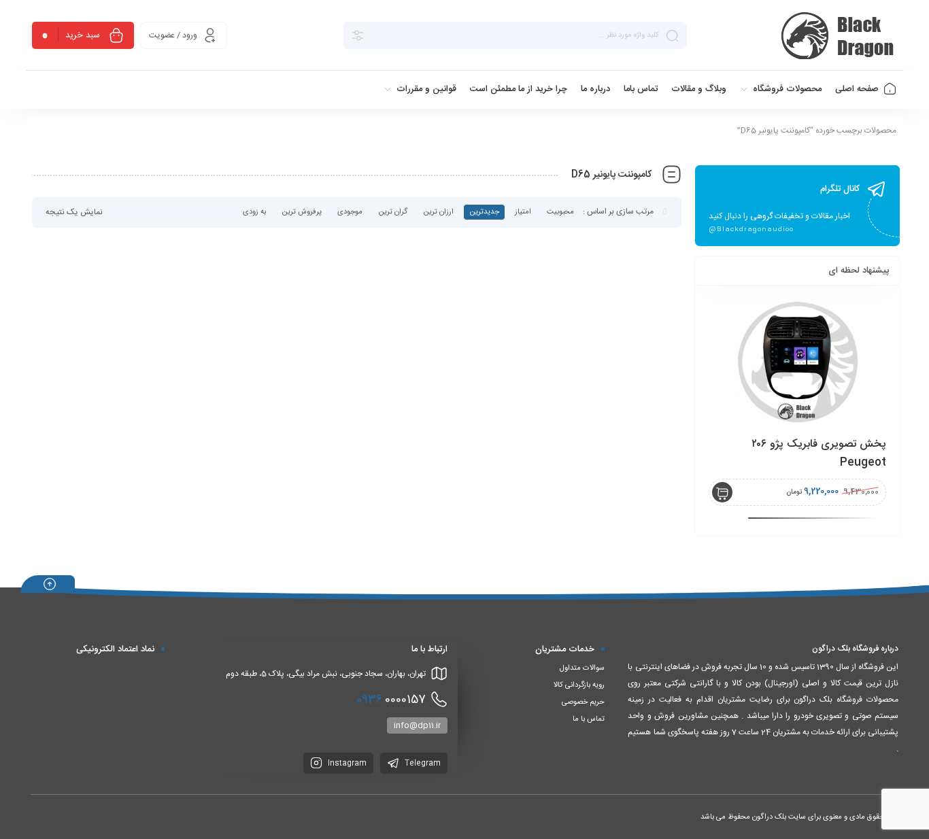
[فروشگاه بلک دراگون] (839, 35)
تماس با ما (589, 719)
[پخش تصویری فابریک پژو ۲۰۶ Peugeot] (797, 362)
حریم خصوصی (583, 702)
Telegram (422, 763)
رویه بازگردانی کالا (579, 685)
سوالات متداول (582, 668)
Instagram (346, 763)
